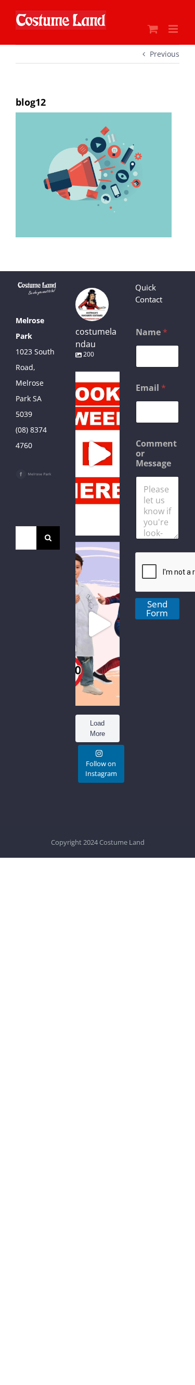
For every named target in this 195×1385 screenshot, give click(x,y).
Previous (164, 54)
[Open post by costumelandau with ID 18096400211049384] (97, 454)
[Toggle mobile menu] (173, 28)
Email (151, 388)
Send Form (157, 608)
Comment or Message (156, 453)
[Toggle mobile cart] (153, 28)
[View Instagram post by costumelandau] (109, 523)
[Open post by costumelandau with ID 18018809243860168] (97, 624)
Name (151, 332)
